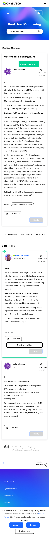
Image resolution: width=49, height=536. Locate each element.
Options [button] (45, 48)
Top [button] (3, 463)
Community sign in (38, 12)
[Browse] (9, 13)
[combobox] (24, 31)
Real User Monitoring (11, 48)
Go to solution (28, 64)
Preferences (24, 531)
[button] (16, 525)
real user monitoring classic (22, 204)
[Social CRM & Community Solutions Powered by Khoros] (41, 464)
